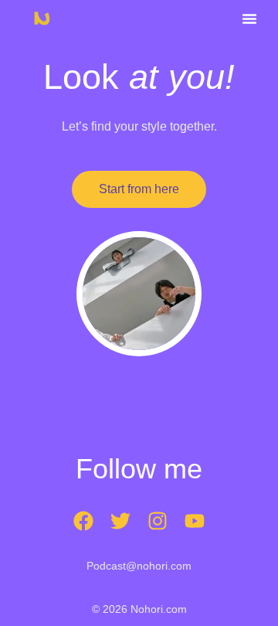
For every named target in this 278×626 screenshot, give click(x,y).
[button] (249, 18)
